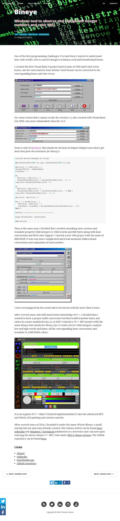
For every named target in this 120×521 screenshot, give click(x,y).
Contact (113, 3)
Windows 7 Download (42, 431)
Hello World (34, 3)
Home (20, 3)
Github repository (26, 463)
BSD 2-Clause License (79, 435)
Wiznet (21, 453)
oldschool (23, 34)
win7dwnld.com (25, 460)
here (99, 428)
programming (44, 34)
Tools (47, 3)
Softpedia (19, 431)
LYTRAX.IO (8, 3)
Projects (28, 37)
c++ (16, 34)
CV (104, 3)
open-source (33, 34)
